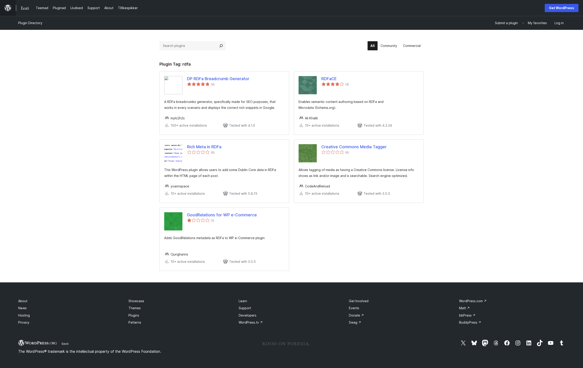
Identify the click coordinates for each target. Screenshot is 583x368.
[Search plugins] (221, 45)
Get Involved (358, 301)
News (22, 308)
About (22, 301)
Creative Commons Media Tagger (354, 146)
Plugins (133, 315)
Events (354, 308)
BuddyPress (470, 322)
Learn (243, 301)
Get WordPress (561, 8)
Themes (134, 308)
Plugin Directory (30, 23)
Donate (356, 315)
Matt (464, 308)
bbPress (467, 315)
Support (245, 308)
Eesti (65, 343)
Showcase (136, 301)
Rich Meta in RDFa (204, 146)
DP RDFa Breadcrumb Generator (218, 78)
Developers (247, 315)
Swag (355, 322)
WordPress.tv (251, 322)
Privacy (23, 322)
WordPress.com (473, 301)
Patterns (134, 322)
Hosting (24, 315)
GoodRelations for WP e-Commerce (222, 214)
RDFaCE (329, 78)
